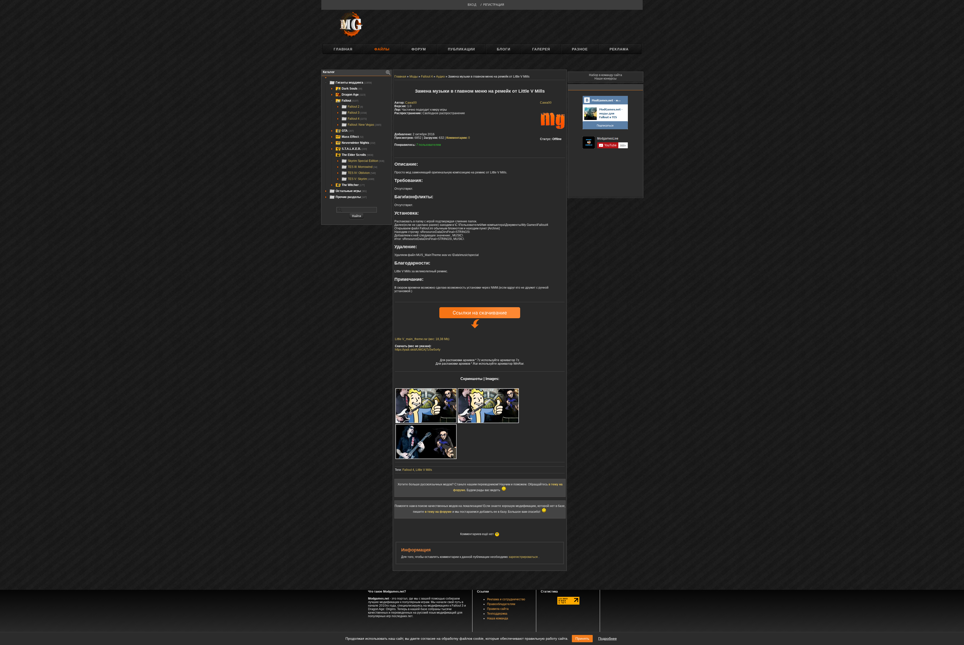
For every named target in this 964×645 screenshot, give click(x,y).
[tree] (356, 140)
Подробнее (607, 638)
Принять (582, 638)
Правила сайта (498, 609)
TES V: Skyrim (361, 179)
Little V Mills (424, 470)
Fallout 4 (357, 118)
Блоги (503, 49)
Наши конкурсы (605, 78)
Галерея (541, 49)
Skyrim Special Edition (366, 161)
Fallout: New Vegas (364, 124)
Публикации (461, 49)
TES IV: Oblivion (362, 173)
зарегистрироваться (523, 557)
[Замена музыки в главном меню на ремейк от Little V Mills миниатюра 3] (426, 441)
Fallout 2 (355, 106)
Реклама (619, 49)
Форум (418, 49)
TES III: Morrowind (362, 167)
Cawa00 (546, 102)
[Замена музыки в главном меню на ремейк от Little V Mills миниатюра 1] (426, 406)
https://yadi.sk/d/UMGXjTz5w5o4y (417, 349)
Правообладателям (501, 604)
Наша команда (497, 618)
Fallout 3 (357, 112)
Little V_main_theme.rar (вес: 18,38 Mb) (422, 339)
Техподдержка (497, 613)
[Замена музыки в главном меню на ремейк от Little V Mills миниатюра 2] (488, 406)
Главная (343, 49)
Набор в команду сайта (605, 75)
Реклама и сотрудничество (506, 599)
